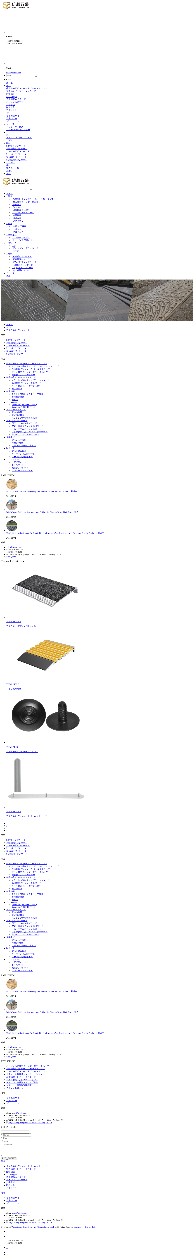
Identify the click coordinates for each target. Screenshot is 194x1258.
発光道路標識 (18, 415)
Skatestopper (11, 96)
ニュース (10, 162)
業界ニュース (12, 168)
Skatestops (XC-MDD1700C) (24, 404)
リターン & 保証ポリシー (18, 129)
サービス (10, 124)
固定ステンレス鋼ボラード (24, 423)
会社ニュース (12, 165)
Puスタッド (17, 388)
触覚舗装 (10, 94)
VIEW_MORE (13, 621)
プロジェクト (12, 121)
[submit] (36, 76)
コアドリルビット (20, 462)
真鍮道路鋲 (17, 412)
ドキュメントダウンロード (19, 137)
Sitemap (77, 1227)
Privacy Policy (91, 1227)
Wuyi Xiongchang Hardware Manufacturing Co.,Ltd (34, 1227)
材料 (8, 143)
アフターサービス (14, 127)
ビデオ (9, 140)
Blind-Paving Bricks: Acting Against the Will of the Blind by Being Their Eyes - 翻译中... (44, 512)
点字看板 (10, 105)
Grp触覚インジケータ (16, 157)
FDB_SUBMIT (9, 1158)
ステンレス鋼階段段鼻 (22, 457)
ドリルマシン (18, 465)
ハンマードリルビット (22, 470)
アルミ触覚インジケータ (18, 151)
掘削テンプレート (20, 468)
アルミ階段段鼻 (19, 451)
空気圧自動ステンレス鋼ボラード (27, 426)
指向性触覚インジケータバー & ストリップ (26, 88)
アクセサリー (12, 110)
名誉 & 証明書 (13, 116)
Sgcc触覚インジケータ (16, 160)
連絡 (8, 173)
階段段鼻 (10, 107)
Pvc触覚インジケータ (16, 154)
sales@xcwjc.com (13, 73)
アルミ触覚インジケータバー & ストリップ (32, 372)
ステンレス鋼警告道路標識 (24, 418)
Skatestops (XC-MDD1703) (23, 407)
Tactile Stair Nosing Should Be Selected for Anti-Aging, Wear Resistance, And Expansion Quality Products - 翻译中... (56, 533)
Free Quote (11, 557)
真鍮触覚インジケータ (16, 148)
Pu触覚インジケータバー (23, 375)
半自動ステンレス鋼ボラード (25, 434)
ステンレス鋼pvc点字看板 (24, 445)
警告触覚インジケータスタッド (21, 91)
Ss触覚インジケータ (15, 146)
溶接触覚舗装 (18, 397)
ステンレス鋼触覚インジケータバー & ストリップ (35, 366)
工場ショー (11, 118)
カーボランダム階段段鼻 (23, 454)
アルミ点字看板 (19, 440)
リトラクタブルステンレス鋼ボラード (30, 432)
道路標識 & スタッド (16, 99)
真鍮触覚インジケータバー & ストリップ (31, 369)
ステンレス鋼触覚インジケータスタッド (31, 380)
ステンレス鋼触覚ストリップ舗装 (27, 394)
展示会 (9, 171)
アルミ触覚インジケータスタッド (27, 386)
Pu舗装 (15, 399)
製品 (8, 86)
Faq (8, 135)
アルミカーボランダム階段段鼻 (21, 626)
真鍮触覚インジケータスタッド (26, 383)
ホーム (9, 83)
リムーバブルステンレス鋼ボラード (28, 429)
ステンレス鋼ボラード (16, 102)
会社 (8, 113)
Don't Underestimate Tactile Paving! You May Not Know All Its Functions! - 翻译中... (42, 491)
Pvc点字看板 (17, 443)
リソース (10, 132)
